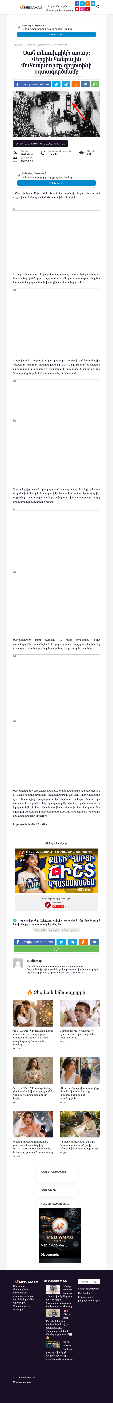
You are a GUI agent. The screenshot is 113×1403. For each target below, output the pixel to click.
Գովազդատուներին (88, 1288)
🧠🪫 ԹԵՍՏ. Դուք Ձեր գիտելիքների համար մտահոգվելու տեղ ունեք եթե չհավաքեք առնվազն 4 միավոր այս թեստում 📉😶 (59, 1324)
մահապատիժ (71, 930)
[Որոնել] (95, 1281)
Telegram (46, 920)
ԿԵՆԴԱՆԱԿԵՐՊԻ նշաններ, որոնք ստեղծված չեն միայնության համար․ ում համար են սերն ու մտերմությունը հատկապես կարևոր (33, 1037)
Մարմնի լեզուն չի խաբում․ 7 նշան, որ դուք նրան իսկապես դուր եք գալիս (77, 1034)
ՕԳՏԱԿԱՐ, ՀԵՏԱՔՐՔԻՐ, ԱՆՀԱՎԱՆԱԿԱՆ (40, 143)
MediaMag (34, 961)
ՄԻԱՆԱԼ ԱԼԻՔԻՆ (56, 34)
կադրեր (55, 930)
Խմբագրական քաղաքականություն (89, 1298)
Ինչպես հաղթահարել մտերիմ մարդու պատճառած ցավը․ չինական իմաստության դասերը (79, 1145)
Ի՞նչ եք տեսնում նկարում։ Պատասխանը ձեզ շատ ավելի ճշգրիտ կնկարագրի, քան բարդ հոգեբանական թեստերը (59, 1296)
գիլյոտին (41, 930)
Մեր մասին (84, 1292)
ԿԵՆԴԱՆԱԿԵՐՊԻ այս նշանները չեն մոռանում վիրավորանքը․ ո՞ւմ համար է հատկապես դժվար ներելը (32, 1093)
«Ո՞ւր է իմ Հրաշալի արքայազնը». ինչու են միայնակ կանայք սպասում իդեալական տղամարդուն (80, 1093)
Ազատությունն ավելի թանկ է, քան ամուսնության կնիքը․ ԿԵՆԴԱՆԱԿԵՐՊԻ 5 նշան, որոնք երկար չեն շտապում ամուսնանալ (33, 1147)
